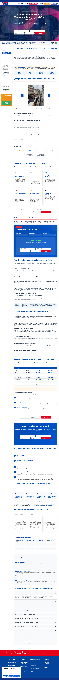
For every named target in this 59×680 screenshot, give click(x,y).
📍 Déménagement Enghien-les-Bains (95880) (41, 501)
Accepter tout (17, 676)
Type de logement (18, 233)
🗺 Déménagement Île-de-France (30, 541)
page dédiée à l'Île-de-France (35, 505)
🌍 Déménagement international (29, 544)
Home (32, 662)
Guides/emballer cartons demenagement (24, 663)
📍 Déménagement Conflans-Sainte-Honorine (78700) (41, 497)
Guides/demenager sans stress (24, 666)
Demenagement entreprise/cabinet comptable (47, 669)
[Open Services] (27, 3)
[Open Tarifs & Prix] (42, 3)
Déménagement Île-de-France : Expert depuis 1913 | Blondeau (21, 42)
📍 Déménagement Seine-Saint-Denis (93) (40, 548)
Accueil (3, 42)
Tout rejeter (11, 676)
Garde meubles (33, 665)
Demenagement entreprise (35, 668)
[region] (11, 672)
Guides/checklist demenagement (24, 671)
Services (32, 669)
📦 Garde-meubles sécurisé (51, 540)
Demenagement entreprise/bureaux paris (47, 663)
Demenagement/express (46, 672)
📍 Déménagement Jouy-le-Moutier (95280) (52, 493)
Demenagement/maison (11, 665)
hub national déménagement (48, 505)
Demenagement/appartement (47, 671)
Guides (21, 664)
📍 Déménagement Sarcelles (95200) (30, 501)
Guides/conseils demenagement (24, 668)
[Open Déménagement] (22, 3)
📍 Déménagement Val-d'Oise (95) (40, 541)
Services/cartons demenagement (47, 665)
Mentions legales (45, 667)
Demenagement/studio (11, 666)
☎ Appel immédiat (6, 103)
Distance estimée (32, 233)
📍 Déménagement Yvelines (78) (51, 548)
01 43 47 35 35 (41, 653)
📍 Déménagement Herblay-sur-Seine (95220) (52, 497)
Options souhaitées (46, 233)
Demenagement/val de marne (12, 663)
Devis (32, 671)
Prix (31, 672)
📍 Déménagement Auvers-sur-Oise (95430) (30, 497)
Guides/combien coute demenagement (24, 673)
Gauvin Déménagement (21, 562)
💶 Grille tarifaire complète (20, 547)
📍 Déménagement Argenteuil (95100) (52, 501)
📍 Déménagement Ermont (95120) (19, 501)
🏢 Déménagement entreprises (19, 544)
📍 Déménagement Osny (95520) (29, 493)
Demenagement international (35, 666)
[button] (51, 43)
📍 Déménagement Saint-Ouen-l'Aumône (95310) (18, 497)
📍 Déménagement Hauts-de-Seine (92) (30, 548)
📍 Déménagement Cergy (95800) (18, 493)
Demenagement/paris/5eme (12, 662)
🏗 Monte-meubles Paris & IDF (40, 544)
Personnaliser (5, 676)
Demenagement (7, 42)
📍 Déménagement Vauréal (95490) (40, 493)
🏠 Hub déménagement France (19, 541)
